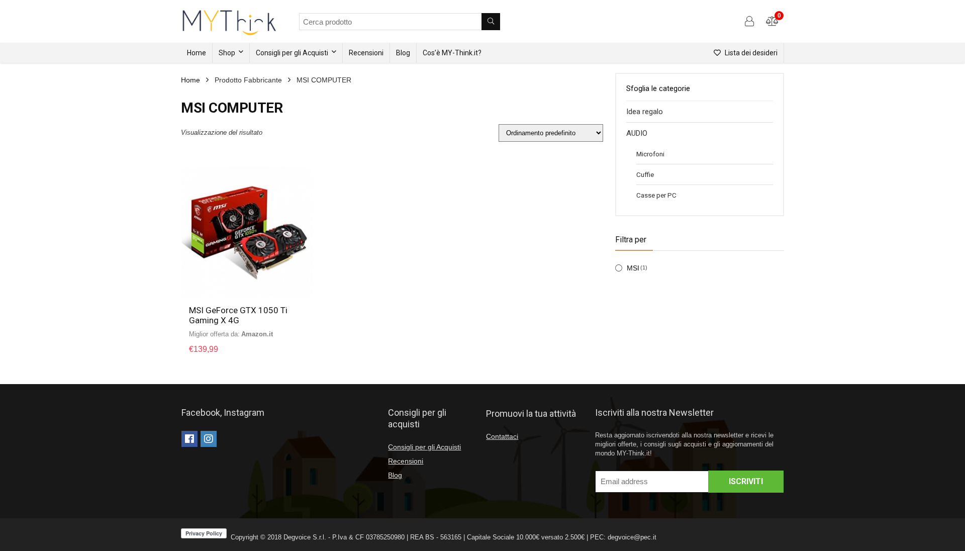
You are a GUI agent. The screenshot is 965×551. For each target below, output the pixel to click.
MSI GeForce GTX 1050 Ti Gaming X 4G (238, 315)
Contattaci (502, 436)
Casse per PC (656, 195)
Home (196, 53)
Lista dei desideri (750, 53)
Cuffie (645, 174)
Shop (227, 53)
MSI (633, 268)
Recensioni (366, 53)
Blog (403, 53)
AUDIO (636, 133)
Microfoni (650, 154)
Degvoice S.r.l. (304, 537)
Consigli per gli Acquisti (292, 53)
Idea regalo (644, 111)
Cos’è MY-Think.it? (452, 53)
